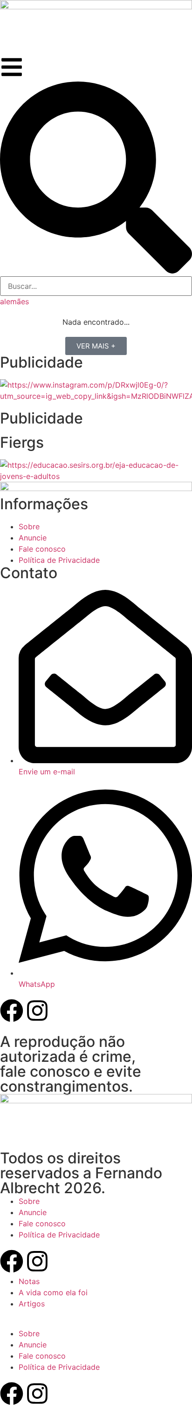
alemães (14, 301)
